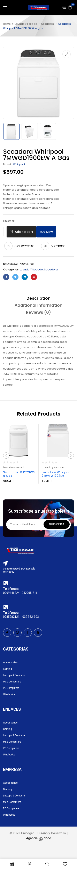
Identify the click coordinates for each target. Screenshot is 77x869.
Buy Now (46, 232)
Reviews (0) (38, 312)
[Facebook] (6, 277)
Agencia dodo (38, 838)
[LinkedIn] (25, 277)
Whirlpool (19, 164)
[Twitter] (15, 277)
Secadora (47, 24)
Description (38, 298)
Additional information (38, 305)
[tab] (38, 298)
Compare (57, 246)
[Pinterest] (34, 277)
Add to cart (24, 232)
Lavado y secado (26, 24)
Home (6, 24)
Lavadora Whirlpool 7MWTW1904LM (56, 474)
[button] (70, 7)
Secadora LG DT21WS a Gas (18, 474)
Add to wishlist (24, 246)
